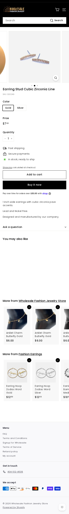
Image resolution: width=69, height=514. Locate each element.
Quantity (8, 132)
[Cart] (57, 9)
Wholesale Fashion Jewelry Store (42, 301)
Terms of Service (12, 447)
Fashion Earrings (30, 354)
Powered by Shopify (14, 507)
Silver (20, 107)
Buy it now (34, 185)
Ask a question (12, 227)
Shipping (7, 167)
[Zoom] (56, 78)
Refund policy (10, 451)
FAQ (5, 433)
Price (6, 118)
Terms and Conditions (15, 438)
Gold (8, 107)
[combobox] (34, 20)
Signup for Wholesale (14, 442)
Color (6, 101)
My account (9, 455)
